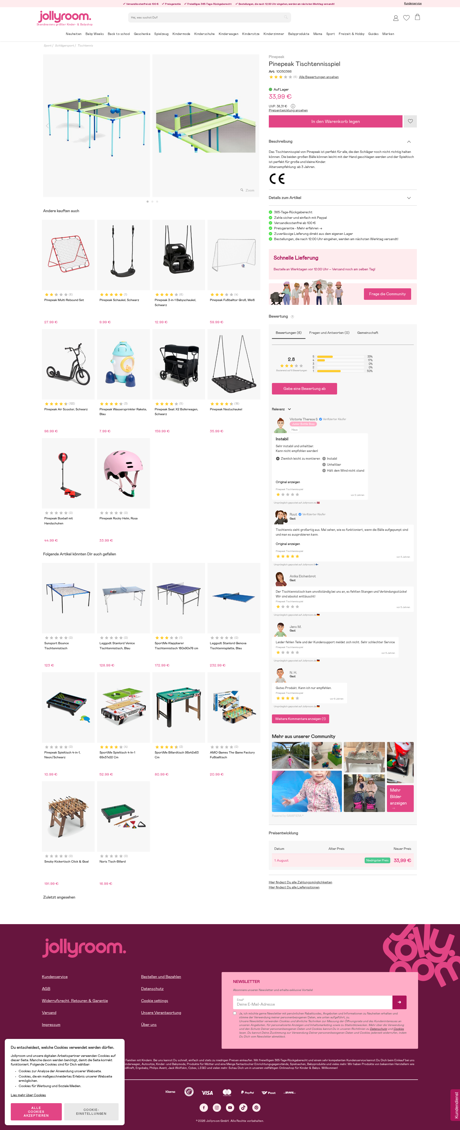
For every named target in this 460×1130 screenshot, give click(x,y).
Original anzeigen (288, 482)
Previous (47, 125)
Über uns (149, 1024)
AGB (46, 988)
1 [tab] (147, 201)
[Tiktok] (243, 1107)
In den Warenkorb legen (335, 121)
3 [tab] (157, 201)
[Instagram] (217, 1107)
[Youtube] (230, 1107)
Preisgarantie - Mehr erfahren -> (298, 228)
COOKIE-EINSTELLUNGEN (91, 1112)
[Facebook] (204, 1107)
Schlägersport (64, 45)
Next (255, 125)
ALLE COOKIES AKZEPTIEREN (36, 1112)
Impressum (51, 1024)
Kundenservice (413, 3)
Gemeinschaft (367, 332)
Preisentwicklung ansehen (288, 110)
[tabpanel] (96, 125)
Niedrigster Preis (377, 860)
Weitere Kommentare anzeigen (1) (300, 719)
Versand (49, 1012)
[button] (406, 18)
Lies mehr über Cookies (28, 1095)
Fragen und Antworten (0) (329, 332)
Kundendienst (456, 1105)
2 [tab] (152, 201)
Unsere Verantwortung (161, 1012)
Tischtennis (85, 45)
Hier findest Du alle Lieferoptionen (294, 887)
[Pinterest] (256, 1107)
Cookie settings (154, 1000)
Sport (47, 45)
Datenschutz (152, 988)
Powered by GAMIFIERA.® (288, 815)
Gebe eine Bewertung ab (304, 388)
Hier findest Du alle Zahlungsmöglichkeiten (300, 882)
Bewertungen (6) (289, 332)
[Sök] (285, 17)
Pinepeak (276, 56)
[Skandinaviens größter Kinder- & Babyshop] (64, 16)
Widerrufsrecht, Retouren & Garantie (75, 1000)
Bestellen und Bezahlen (161, 976)
